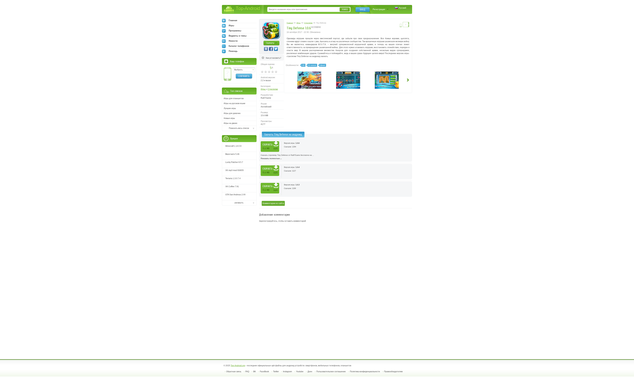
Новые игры (229, 118)
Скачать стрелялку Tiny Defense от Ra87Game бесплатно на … (287, 156)
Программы (235, 30)
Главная (233, 20)
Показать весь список (239, 128)
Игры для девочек (232, 113)
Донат (322, 65)
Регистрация (379, 9)
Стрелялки (273, 89)
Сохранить (244, 76)
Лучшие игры (230, 108)
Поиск (345, 9)
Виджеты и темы (238, 36)
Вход (362, 9)
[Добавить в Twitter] (276, 49)
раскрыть (239, 203)
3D (303, 65)
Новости (233, 41)
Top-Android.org (238, 365)
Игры (263, 89)
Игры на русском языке (234, 103)
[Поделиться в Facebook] (271, 49)
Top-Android (242, 10)
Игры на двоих (230, 123)
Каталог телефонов (239, 46)
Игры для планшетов (234, 98)
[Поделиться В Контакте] (266, 49)
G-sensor (312, 65)
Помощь (233, 51)
